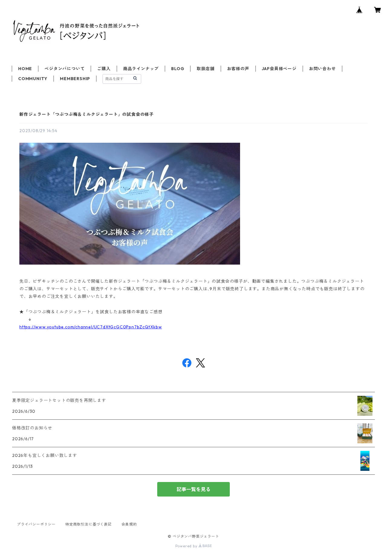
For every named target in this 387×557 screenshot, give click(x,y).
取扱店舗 (205, 68)
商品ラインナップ (141, 68)
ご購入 (103, 68)
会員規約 (129, 524)
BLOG (177, 68)
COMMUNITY (32, 78)
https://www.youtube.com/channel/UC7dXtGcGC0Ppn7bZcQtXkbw (90, 327)
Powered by (187, 546)
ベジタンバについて (64, 68)
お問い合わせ (322, 68)
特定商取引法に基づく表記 (88, 524)
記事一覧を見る (193, 489)
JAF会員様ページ (279, 68)
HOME (25, 68)
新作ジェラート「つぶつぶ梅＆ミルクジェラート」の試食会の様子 (86, 114)
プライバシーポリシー (36, 524)
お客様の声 (238, 68)
